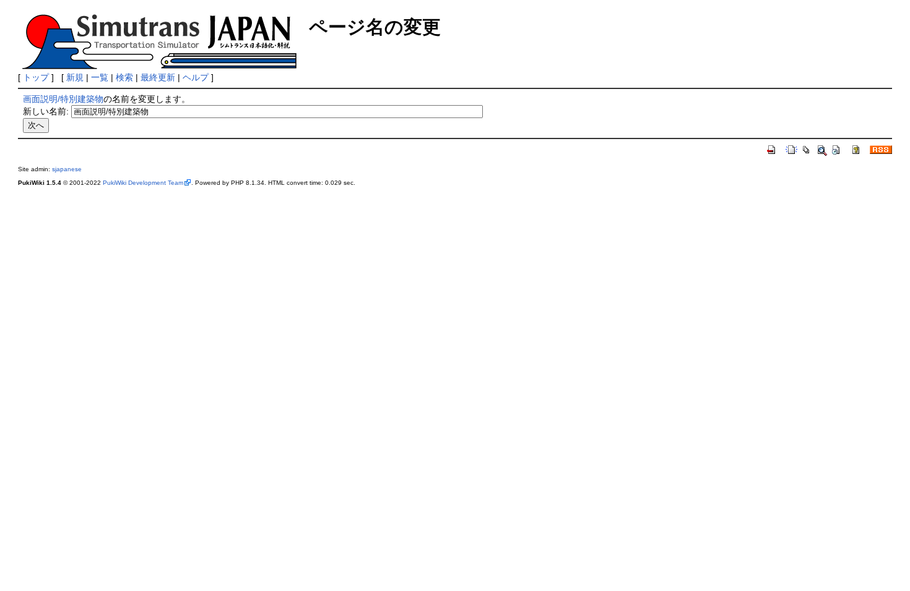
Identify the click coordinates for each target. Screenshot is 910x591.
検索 (124, 77)
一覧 (99, 77)
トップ (36, 77)
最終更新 (158, 77)
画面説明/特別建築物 (63, 99)
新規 (75, 77)
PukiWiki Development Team (143, 182)
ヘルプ (196, 77)
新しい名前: (46, 111)
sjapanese (67, 169)
